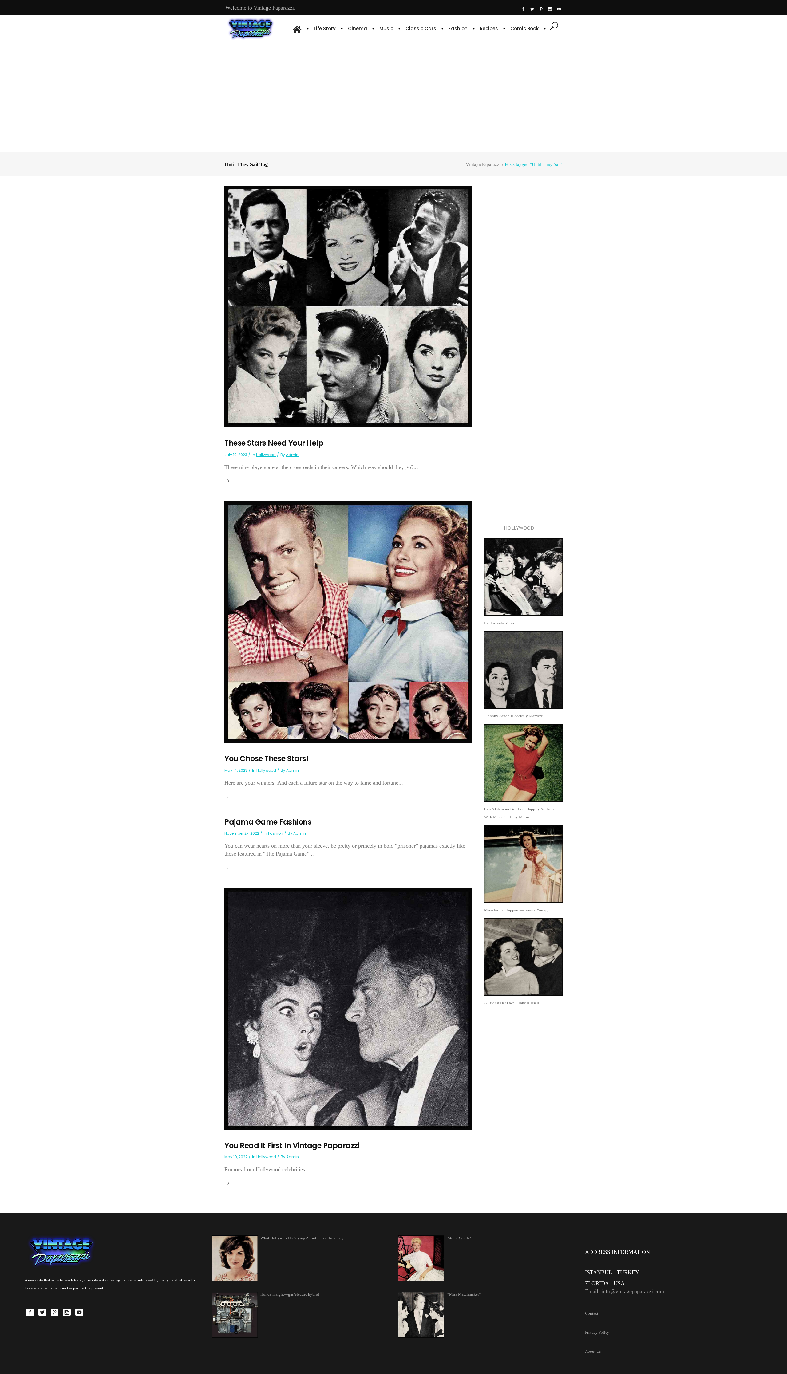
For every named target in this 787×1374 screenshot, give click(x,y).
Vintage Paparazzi (483, 164)
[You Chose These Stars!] (348, 621)
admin (292, 454)
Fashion (275, 833)
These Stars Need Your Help (273, 443)
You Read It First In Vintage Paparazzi (291, 1145)
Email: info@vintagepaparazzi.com (624, 1291)
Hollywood (266, 454)
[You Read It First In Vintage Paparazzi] (348, 1008)
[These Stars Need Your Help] (348, 306)
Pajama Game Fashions (267, 822)
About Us (593, 1351)
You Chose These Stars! (266, 759)
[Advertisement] (393, 95)
